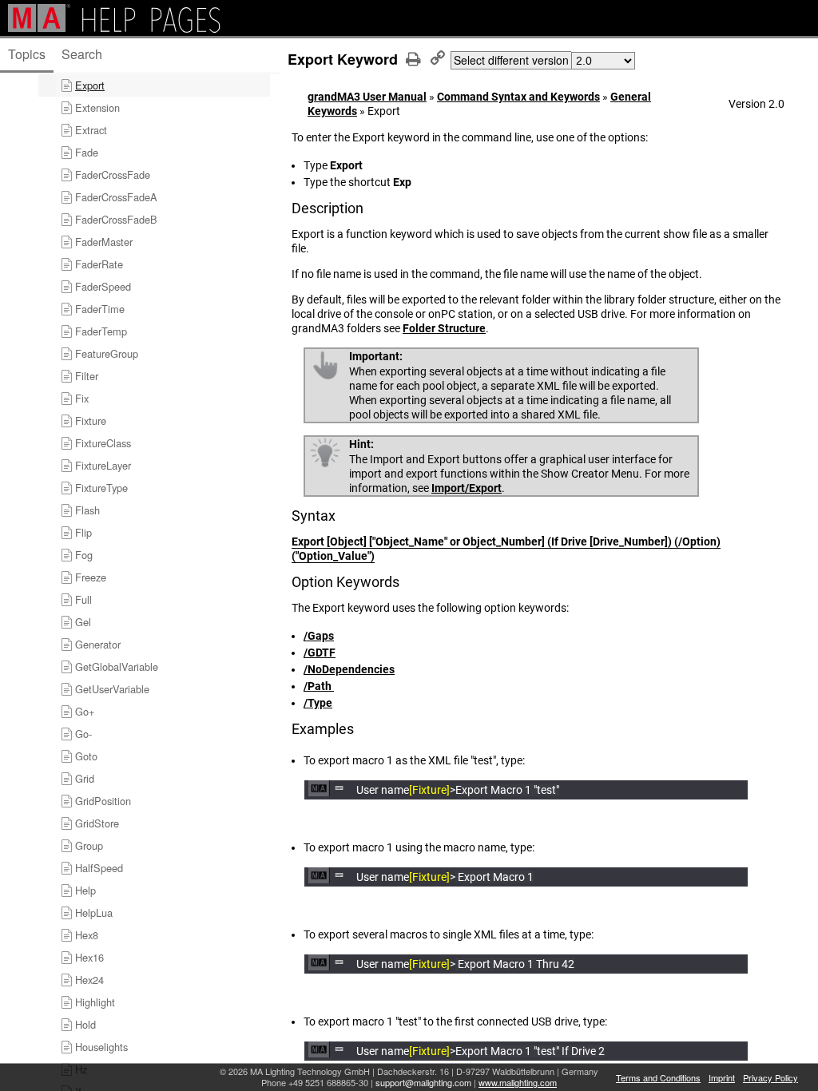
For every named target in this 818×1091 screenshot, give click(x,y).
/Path (319, 686)
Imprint (722, 1077)
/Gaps (319, 635)
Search (82, 54)
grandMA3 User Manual (367, 96)
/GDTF (320, 652)
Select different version (511, 60)
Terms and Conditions (658, 1077)
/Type (318, 702)
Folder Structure (444, 328)
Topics (27, 54)
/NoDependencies (349, 669)
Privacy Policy (770, 1077)
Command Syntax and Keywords (518, 96)
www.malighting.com (517, 1082)
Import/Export (466, 488)
